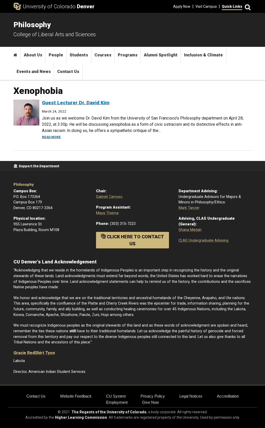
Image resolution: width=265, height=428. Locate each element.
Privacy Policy (153, 396)
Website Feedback (76, 396)
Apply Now (181, 6)
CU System (116, 396)
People (56, 55)
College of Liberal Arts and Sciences (54, 34)
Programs (127, 55)
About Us (33, 55)
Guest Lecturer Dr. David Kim (75, 103)
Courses (102, 55)
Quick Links (232, 6)
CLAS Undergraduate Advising (204, 240)
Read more (51, 137)
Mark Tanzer (189, 208)
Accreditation (228, 396)
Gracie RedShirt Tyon (34, 352)
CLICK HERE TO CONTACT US (135, 240)
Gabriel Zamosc (109, 197)
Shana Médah (190, 230)
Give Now (150, 402)
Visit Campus (206, 6)
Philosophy (23, 184)
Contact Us (68, 71)
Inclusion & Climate (203, 55)
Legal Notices (190, 396)
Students (79, 55)
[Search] (247, 6)
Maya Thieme (107, 213)
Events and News (34, 71)
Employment (117, 402)
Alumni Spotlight (161, 55)
